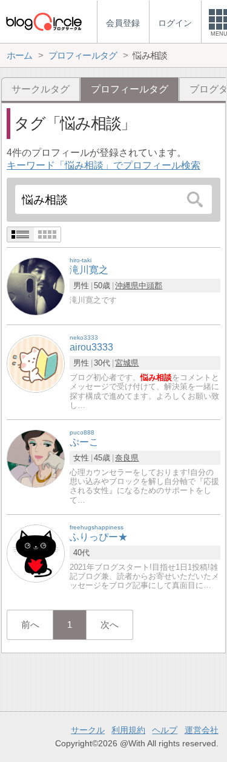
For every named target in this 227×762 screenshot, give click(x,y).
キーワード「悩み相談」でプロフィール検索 (103, 165)
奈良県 (127, 457)
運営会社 (202, 730)
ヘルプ (164, 730)
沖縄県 (127, 285)
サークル (88, 730)
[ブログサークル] (43, 21)
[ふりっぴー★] (36, 552)
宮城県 (127, 362)
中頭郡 (150, 285)
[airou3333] (36, 363)
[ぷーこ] (36, 458)
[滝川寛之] (36, 286)
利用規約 (128, 730)
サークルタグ (41, 89)
